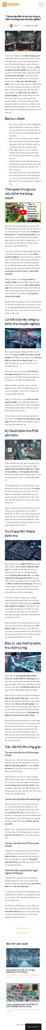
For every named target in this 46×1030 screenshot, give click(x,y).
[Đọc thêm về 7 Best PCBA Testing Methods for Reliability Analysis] (23, 992)
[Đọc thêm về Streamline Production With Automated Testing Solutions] (23, 958)
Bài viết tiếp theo (23, 933)
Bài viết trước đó (23, 928)
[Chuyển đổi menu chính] (41, 4)
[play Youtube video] (23, 212)
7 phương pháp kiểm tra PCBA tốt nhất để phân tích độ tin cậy (22, 1005)
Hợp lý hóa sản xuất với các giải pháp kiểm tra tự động (20, 971)
